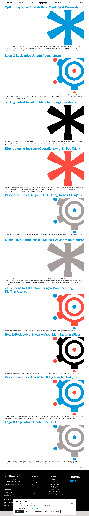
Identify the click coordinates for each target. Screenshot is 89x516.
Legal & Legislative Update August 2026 (33, 56)
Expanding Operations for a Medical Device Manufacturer (44, 240)
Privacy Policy (52, 479)
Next (82, 468)
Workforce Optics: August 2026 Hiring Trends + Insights (43, 195)
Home (33, 479)
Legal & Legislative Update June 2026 (31, 422)
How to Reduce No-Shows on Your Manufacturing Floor (42, 334)
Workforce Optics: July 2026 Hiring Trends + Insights (41, 377)
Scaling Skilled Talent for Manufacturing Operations (40, 102)
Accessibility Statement (54, 489)
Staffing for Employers (37, 482)
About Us (31, 2)
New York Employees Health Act (56, 487)
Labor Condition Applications (55, 491)
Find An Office (58, 2)
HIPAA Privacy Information (55, 484)
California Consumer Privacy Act (56, 486)
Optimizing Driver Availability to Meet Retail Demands (41, 7)
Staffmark (44, 2)
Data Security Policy (53, 481)
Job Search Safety (53, 493)
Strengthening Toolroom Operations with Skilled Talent (42, 148)
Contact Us (81, 2)
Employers (20, 2)
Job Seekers (10, 2)
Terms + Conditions (53, 482)
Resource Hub (68, 2)
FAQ (33, 491)
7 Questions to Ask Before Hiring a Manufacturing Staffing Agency (39, 289)
